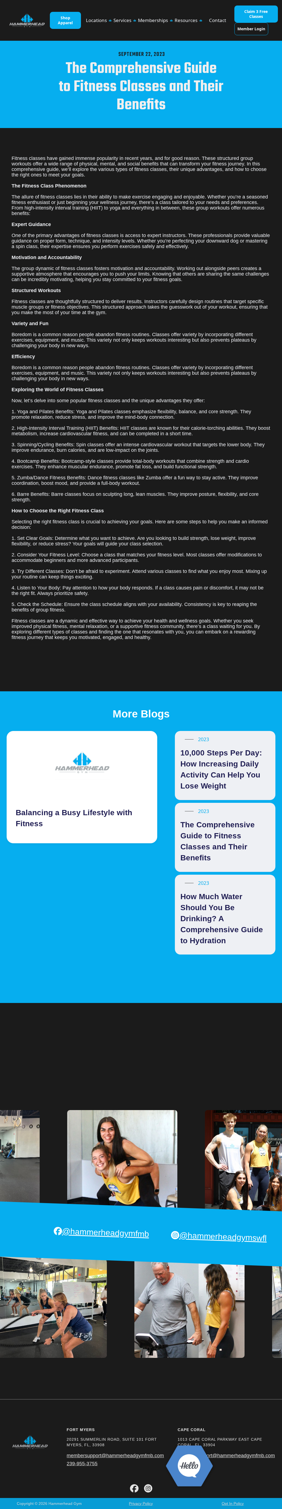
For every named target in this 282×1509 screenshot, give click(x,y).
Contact (217, 20)
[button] (97, 20)
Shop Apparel (65, 20)
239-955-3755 (82, 1463)
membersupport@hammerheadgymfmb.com (115, 1455)
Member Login (251, 28)
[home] (27, 20)
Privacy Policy (141, 1503)
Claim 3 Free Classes (256, 14)
